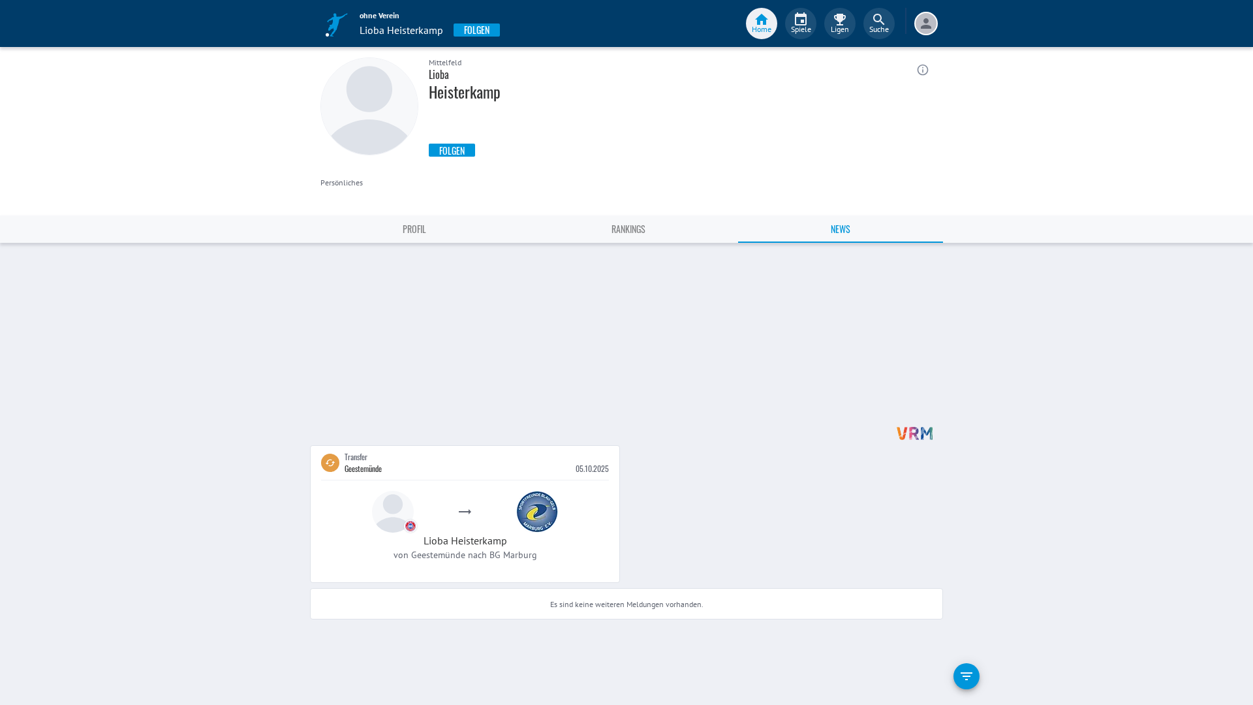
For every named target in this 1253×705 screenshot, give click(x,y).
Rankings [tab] (628, 229)
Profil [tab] (414, 229)
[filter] (966, 676)
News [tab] (840, 229)
